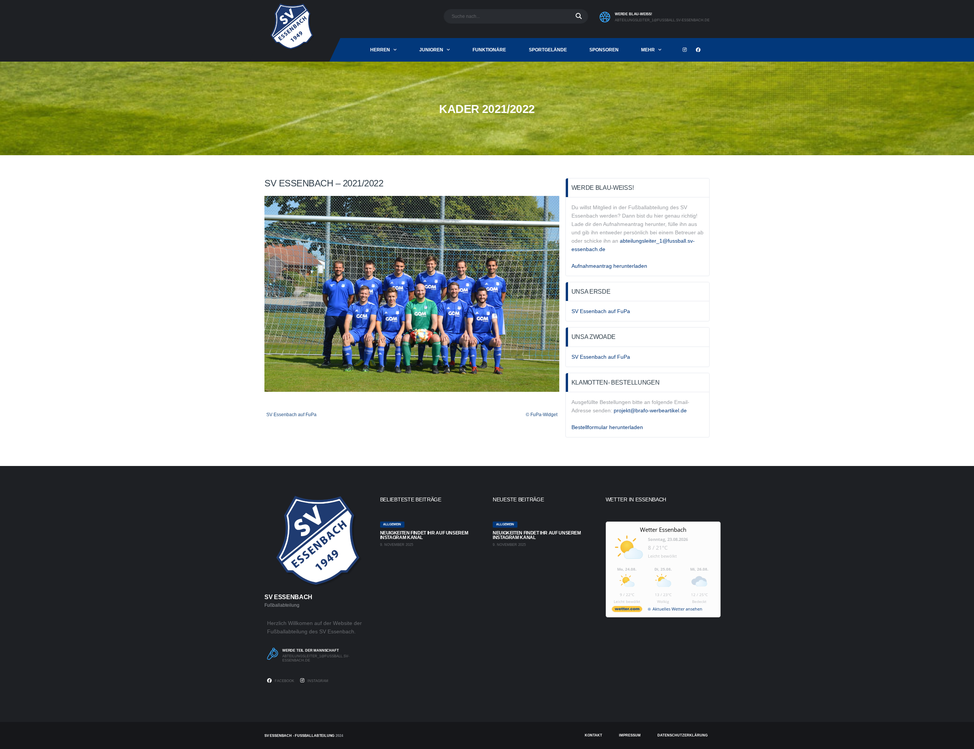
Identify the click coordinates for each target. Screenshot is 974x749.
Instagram (317, 681)
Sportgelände (548, 49)
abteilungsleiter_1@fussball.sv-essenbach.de (662, 20)
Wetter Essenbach (663, 529)
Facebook (284, 681)
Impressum (630, 735)
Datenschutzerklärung (682, 735)
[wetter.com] (627, 610)
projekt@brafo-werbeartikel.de (650, 410)
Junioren (431, 49)
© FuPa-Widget (541, 414)
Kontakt (593, 735)
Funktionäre (489, 49)
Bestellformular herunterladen (607, 427)
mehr (648, 49)
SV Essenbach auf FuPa (291, 414)
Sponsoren (604, 49)
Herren (380, 49)
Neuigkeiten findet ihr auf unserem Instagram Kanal (424, 535)
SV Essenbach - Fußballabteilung (299, 736)
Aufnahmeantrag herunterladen (609, 266)
